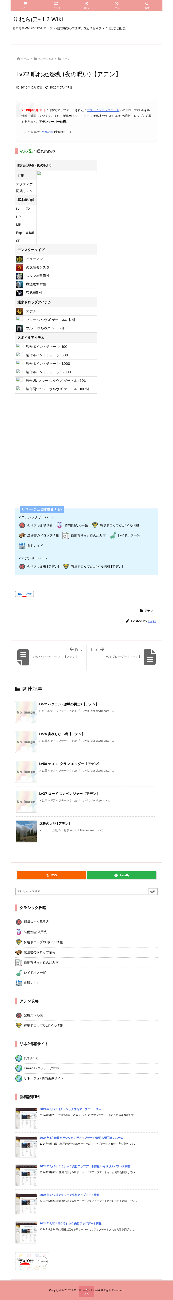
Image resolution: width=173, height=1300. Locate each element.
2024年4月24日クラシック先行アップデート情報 (70, 1223)
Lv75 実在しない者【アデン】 (62, 734)
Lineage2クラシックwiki (41, 1068)
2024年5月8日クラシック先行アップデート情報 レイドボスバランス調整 (84, 1166)
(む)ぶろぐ (31, 1058)
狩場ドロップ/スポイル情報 (119, 525)
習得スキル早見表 (40, 525)
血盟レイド (35, 546)
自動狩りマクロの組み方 (88, 535)
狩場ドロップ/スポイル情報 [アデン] (97, 566)
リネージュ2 (45, 58)
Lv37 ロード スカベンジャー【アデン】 (69, 793)
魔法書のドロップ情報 (43, 535)
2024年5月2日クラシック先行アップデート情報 (69, 1194)
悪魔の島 (47, 132)
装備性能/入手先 (76, 525)
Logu (152, 621)
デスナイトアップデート (103, 110)
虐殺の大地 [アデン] (54, 823)
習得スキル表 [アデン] (43, 566)
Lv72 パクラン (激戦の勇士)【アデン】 (69, 704)
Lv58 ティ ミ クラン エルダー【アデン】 (70, 764)
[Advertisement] (86, 447)
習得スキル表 (33, 1015)
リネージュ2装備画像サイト (44, 1078)
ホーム (25, 58)
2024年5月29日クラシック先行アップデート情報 (70, 1109)
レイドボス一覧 (129, 535)
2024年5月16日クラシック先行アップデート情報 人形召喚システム (81, 1137)
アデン (66, 58)
